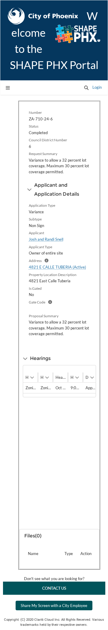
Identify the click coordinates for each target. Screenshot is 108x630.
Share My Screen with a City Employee (54, 605)
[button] (86, 88)
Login (97, 87)
